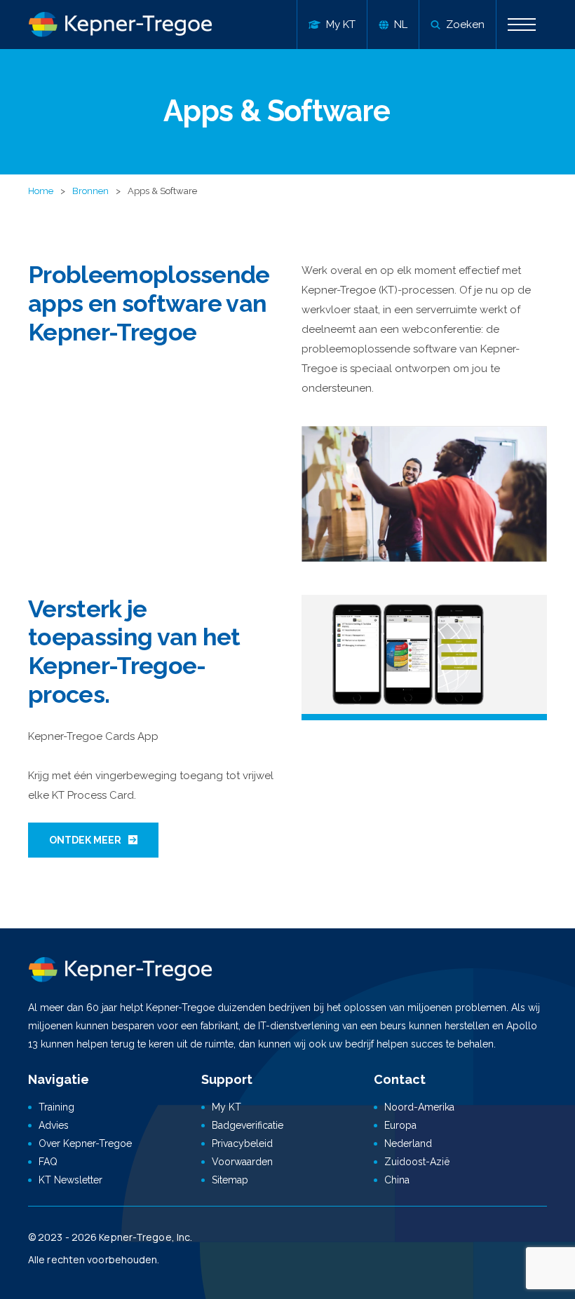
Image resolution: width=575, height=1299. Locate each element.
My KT (226, 1107)
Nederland (408, 1143)
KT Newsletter (70, 1179)
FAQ (48, 1161)
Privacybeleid (242, 1143)
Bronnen (90, 191)
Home (40, 191)
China (397, 1179)
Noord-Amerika (419, 1107)
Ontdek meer (85, 840)
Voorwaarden (242, 1161)
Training (56, 1107)
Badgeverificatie (247, 1125)
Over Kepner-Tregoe (85, 1143)
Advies (54, 1125)
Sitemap (230, 1179)
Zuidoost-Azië (416, 1161)
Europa (400, 1125)
